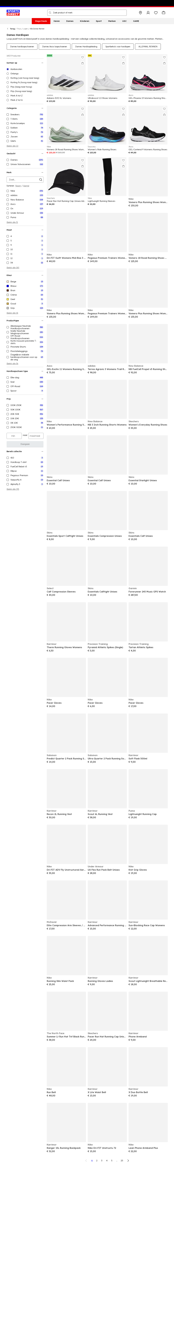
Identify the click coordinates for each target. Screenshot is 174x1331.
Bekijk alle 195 (13, 489)
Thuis (19, 29)
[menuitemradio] (25, 69)
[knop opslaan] (140, 13)
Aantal (26, 186)
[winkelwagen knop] (163, 13)
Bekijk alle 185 (13, 268)
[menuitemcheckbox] (25, 114)
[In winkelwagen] (83, 63)
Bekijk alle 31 (12, 222)
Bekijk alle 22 (12, 146)
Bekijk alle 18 (12, 313)
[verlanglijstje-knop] (156, 13)
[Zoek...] (50, 13)
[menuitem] (41, 21)
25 (122, 1160)
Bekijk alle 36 (12, 364)
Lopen (25, 29)
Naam (18, 186)
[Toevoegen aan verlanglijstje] (83, 57)
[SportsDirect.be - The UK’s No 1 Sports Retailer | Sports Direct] (13, 13)
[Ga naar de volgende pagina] (128, 1160)
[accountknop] (148, 13)
